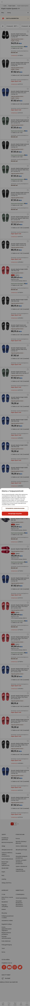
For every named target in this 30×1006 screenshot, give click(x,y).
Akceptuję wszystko (15, 513)
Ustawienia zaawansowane (15, 508)
